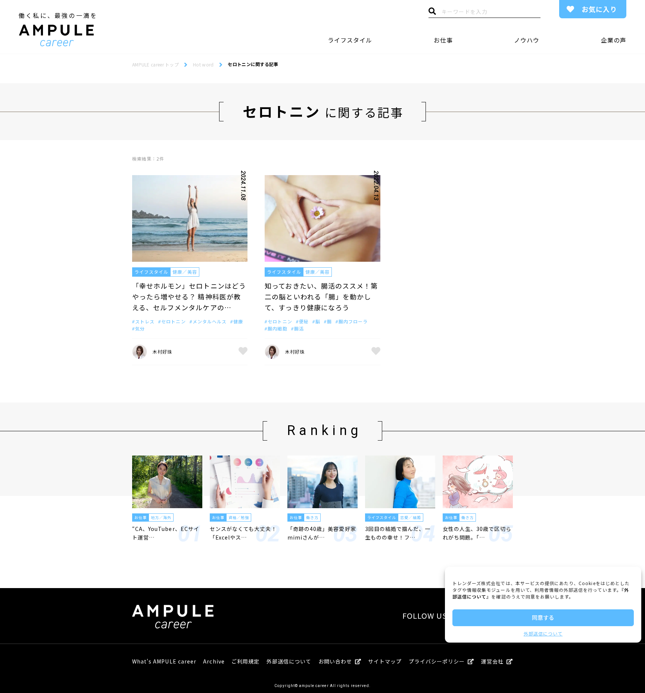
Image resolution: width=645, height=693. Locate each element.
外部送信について (543, 633)
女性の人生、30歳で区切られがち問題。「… (477, 533)
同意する (543, 617)
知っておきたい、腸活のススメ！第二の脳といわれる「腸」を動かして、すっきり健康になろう (321, 296)
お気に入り (599, 9)
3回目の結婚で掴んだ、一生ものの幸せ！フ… (397, 533)
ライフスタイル (350, 39)
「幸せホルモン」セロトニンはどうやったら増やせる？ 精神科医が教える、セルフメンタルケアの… (189, 296)
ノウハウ (526, 39)
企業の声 (613, 39)
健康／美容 (184, 271)
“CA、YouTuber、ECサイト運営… (165, 533)
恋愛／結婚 (410, 517)
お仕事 (443, 39)
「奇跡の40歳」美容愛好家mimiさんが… (321, 533)
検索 (432, 13)
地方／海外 (161, 517)
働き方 (312, 517)
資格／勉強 (238, 517)
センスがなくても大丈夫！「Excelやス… (243, 533)
